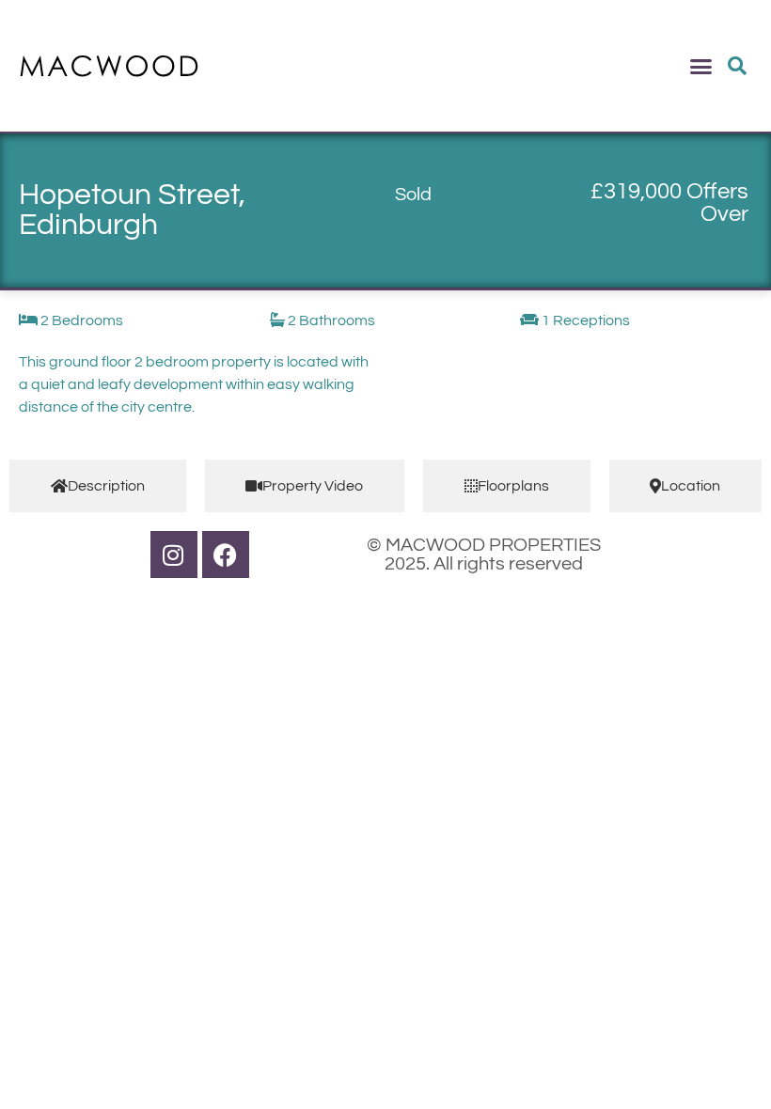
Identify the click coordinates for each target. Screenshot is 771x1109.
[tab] (97, 486)
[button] (701, 66)
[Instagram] (173, 554)
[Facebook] (225, 554)
